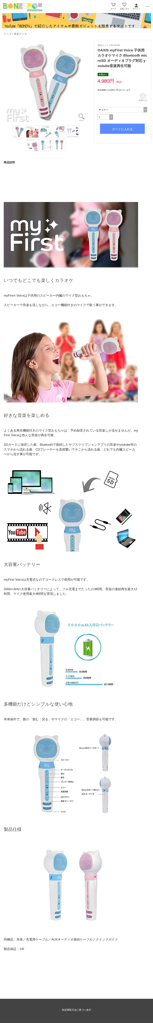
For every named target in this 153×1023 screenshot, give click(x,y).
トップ (8, 33)
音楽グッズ (20, 33)
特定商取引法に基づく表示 (76, 1009)
